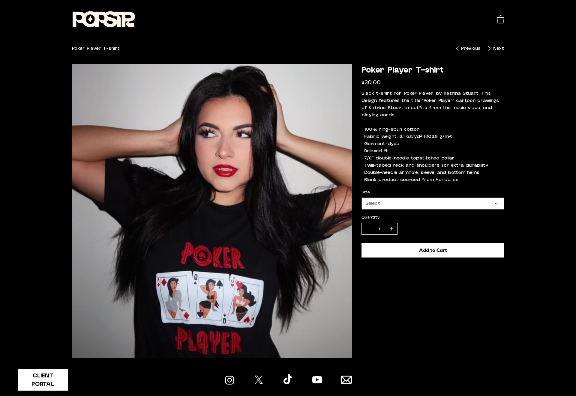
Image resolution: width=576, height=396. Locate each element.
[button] (500, 19)
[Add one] (392, 229)
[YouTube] (317, 380)
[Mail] (346, 380)
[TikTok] (288, 380)
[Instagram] (230, 380)
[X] (259, 380)
